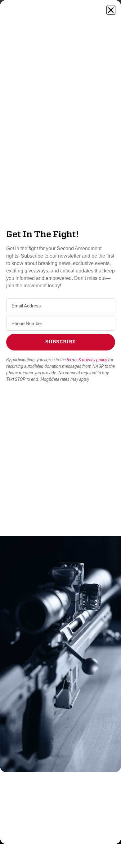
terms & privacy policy (87, 359)
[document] (60, 422)
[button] (111, 10)
